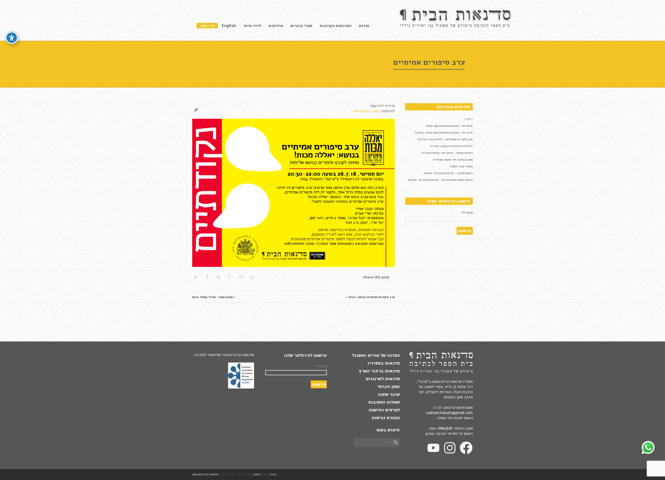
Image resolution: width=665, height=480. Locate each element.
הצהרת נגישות (386, 418)
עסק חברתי (388, 386)
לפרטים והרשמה (384, 410)
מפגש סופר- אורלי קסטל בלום (212, 297)
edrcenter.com (366, 111)
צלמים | (223, 474)
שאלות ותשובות (384, 402)
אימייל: (467, 212)
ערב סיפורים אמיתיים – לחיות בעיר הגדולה (445, 139)
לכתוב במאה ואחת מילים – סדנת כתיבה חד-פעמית (440, 180)
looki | (265, 474)
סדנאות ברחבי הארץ (379, 371)
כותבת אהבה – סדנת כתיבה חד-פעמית (448, 173)
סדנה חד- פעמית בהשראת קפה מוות (449, 126)
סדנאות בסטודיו (383, 363)
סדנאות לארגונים (383, 379)
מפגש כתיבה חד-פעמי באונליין (453, 159)
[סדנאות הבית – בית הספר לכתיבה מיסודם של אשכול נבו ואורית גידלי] (455, 26)
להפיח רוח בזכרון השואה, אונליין (451, 146)
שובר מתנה (389, 394)
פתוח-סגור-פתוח (461, 166)
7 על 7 (468, 119)
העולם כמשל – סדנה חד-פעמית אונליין (447, 153)
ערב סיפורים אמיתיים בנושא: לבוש (372, 297)
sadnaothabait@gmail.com (449, 412)
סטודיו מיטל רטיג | (240, 474)
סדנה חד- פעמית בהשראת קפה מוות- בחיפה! (444, 132)
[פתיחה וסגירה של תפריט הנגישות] (11, 37)
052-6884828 (440, 428)
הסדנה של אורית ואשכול (376, 355)
